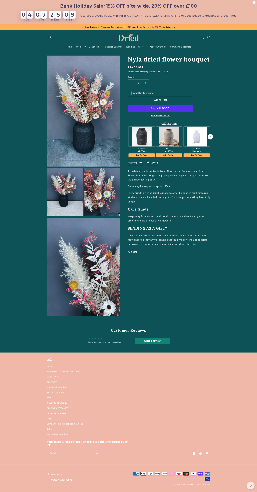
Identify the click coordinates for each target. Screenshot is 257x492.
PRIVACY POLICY (55, 392)
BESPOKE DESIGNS (56, 413)
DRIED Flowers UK (187, 484)
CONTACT (52, 382)
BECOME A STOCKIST (58, 408)
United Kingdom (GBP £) (62, 480)
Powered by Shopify (202, 484)
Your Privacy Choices (57, 434)
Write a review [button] (152, 340)
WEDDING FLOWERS (57, 403)
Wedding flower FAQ (57, 387)
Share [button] (134, 252)
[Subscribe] (97, 453)
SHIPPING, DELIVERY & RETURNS (64, 371)
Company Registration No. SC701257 (66, 424)
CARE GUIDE (53, 377)
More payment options (160, 115)
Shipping (144, 72)
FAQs (49, 418)
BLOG (50, 397)
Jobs (49, 429)
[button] (50, 37)
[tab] (135, 163)
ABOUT (50, 366)
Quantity (131, 77)
